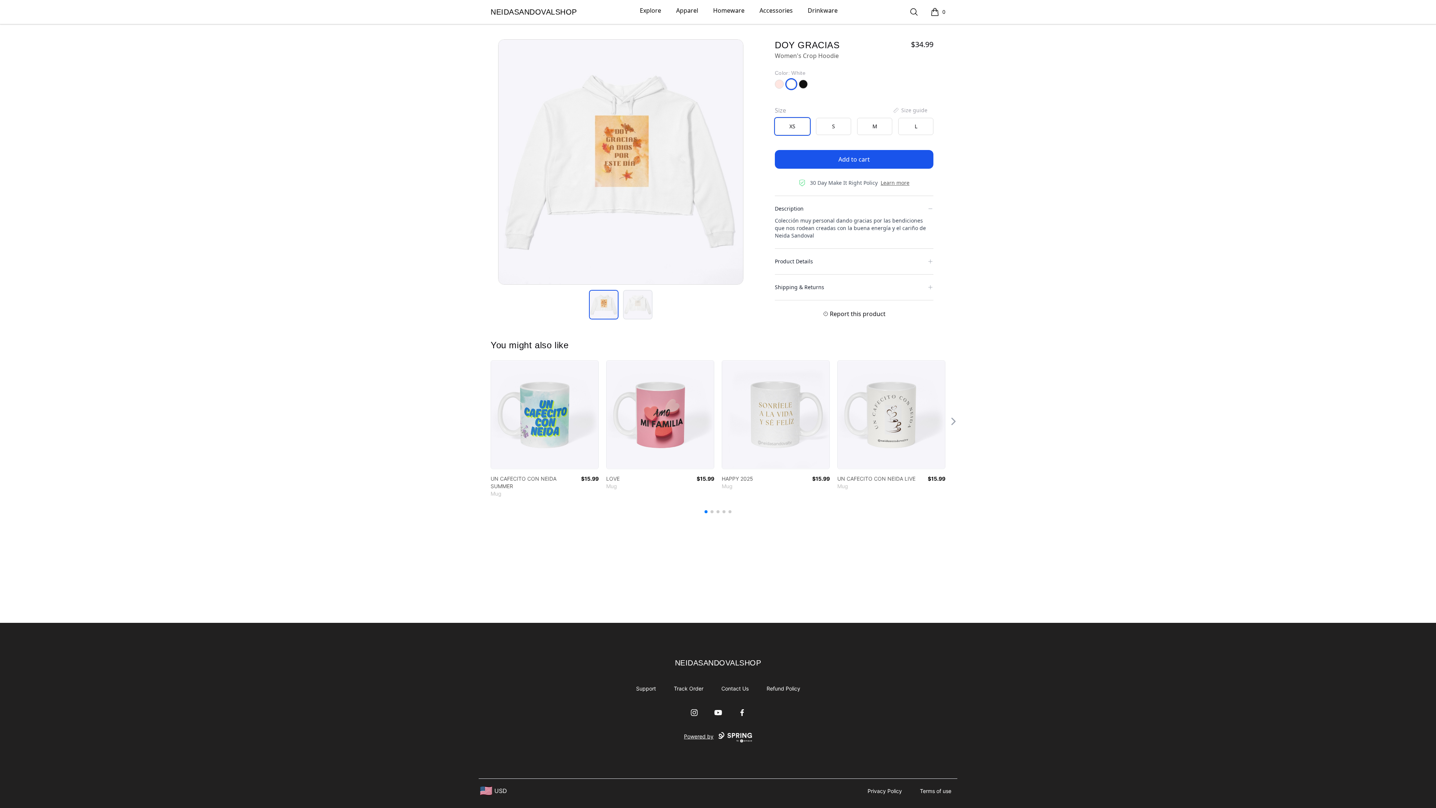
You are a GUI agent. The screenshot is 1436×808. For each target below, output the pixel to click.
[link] (544, 415)
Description (789, 208)
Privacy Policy (885, 791)
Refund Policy (783, 688)
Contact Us (735, 688)
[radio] (792, 126)
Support (646, 688)
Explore (650, 10)
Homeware (729, 10)
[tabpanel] (620, 162)
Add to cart (854, 159)
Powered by (699, 736)
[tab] (604, 305)
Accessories (776, 10)
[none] (909, 110)
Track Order (688, 688)
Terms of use (935, 791)
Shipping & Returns (799, 287)
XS (792, 126)
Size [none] (780, 110)
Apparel (687, 10)
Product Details (794, 261)
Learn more (895, 182)
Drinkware (823, 10)
